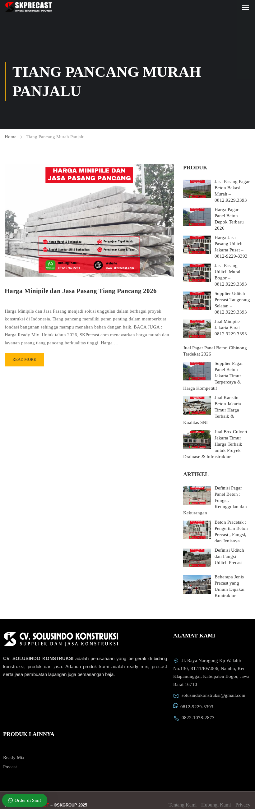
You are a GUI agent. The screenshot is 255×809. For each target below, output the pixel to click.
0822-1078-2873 (198, 717)
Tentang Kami (183, 804)
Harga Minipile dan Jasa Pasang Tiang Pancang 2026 (81, 291)
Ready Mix (14, 757)
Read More (24, 359)
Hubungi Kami (216, 804)
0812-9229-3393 (196, 706)
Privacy (242, 804)
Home (10, 136)
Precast (10, 766)
